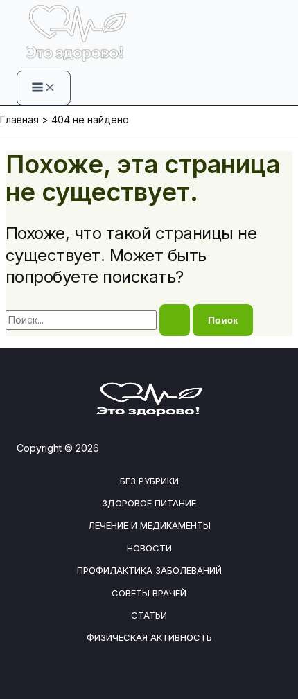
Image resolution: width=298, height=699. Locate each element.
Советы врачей (149, 593)
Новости (149, 548)
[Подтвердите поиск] (174, 320)
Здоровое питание (149, 502)
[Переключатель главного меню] (44, 88)
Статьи (149, 615)
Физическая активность (149, 637)
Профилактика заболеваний (149, 570)
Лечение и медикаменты (149, 525)
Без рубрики (149, 480)
